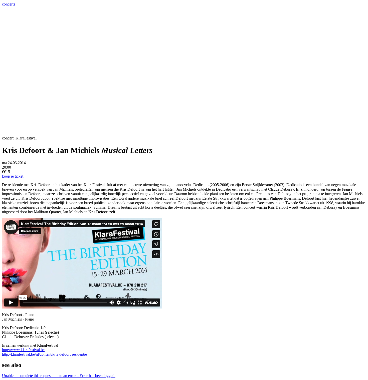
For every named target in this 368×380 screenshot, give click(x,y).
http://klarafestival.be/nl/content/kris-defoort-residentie (44, 354)
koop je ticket (12, 176)
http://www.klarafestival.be (23, 350)
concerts (8, 4)
